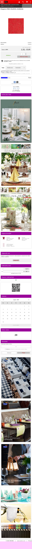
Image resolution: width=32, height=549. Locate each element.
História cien (10, 67)
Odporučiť (16, 260)
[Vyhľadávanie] (23, 2)
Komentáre (18, 67)
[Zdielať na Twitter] (17, 82)
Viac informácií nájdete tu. (9, 6)
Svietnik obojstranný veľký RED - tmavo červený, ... (25, 239)
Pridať (23, 352)
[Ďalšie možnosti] (30, 2)
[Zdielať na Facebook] (15, 82)
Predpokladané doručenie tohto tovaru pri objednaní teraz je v (17, 61)
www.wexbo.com (21, 540)
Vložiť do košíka (24, 56)
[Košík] (27, 2)
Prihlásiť (30, 540)
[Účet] (19, 2)
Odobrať (9, 352)
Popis (3, 67)
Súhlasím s (16, 349)
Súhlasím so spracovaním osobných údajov (19, 349)
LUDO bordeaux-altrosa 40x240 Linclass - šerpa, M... (10, 245)
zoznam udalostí (16, 325)
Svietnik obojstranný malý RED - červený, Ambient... (10, 239)
